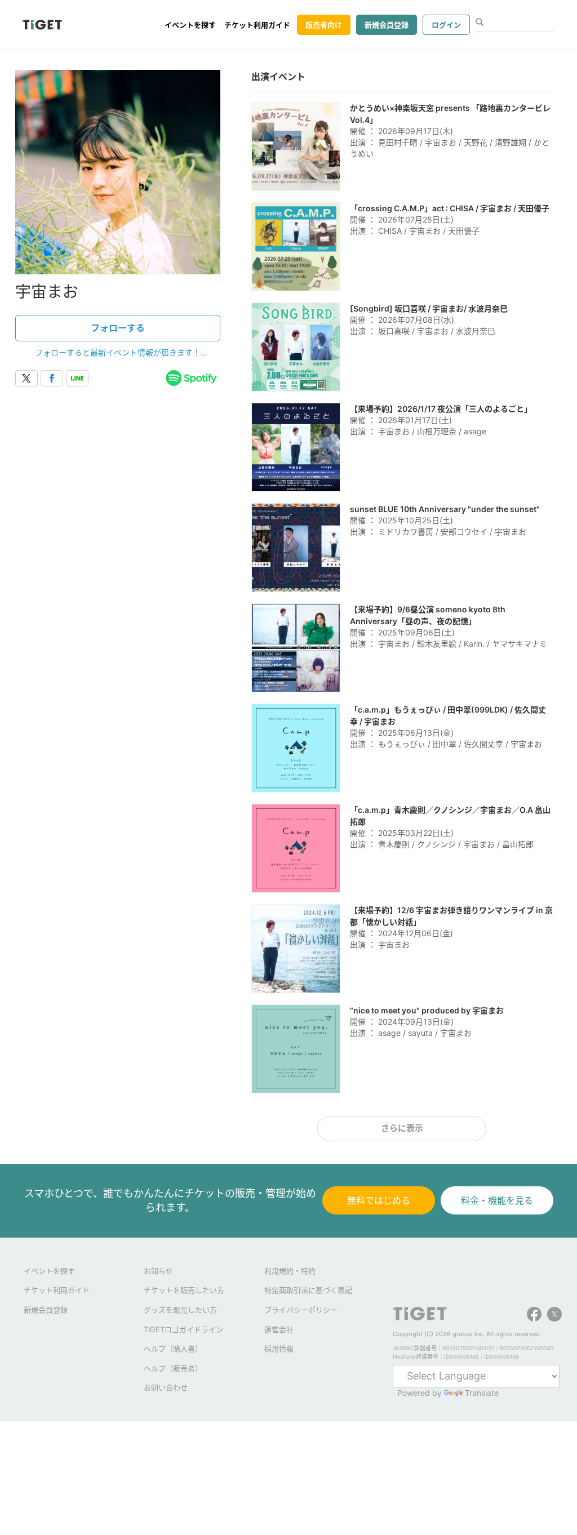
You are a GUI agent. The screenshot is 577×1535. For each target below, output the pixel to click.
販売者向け (323, 24)
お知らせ (158, 1270)
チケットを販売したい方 (184, 1289)
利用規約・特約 (290, 1270)
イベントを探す (190, 24)
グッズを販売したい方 (180, 1309)
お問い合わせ (166, 1387)
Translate (482, 1393)
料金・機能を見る (497, 1200)
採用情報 (279, 1348)
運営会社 (279, 1329)
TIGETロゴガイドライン (183, 1329)
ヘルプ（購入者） (173, 1348)
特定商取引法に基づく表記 (308, 1289)
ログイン (446, 24)
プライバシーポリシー (301, 1309)
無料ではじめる (378, 1200)
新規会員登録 (387, 24)
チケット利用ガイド (257, 24)
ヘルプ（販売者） (173, 1368)
